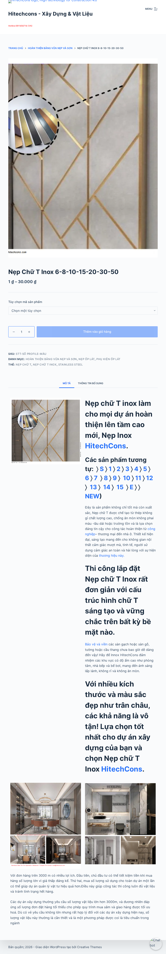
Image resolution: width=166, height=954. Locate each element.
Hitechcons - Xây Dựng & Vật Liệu (50, 14)
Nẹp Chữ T (23, 364)
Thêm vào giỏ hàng (97, 332)
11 (137, 478)
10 (125, 478)
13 (92, 487)
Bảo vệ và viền (96, 644)
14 (106, 487)
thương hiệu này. (111, 555)
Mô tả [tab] (67, 383)
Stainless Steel (70, 364)
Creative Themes (89, 947)
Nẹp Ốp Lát (87, 359)
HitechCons (105, 445)
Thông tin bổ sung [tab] (90, 383)
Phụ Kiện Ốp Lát (108, 359)
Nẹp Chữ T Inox (44, 364)
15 (120, 487)
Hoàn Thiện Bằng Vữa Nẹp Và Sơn (51, 359)
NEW (92, 496)
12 (150, 478)
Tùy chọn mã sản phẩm (25, 302)
